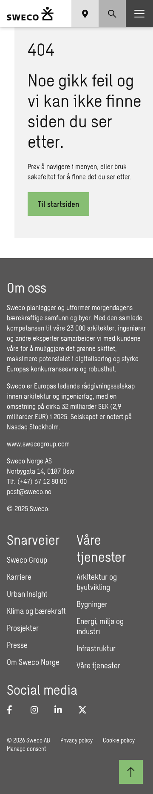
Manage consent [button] (26, 748)
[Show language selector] (85, 13)
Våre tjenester (98, 665)
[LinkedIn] (61, 710)
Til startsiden (58, 204)
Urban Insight (27, 593)
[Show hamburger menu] (139, 13)
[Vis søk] (112, 13)
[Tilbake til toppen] (131, 772)
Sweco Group (27, 559)
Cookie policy (119, 740)
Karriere (19, 576)
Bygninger (92, 604)
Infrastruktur (96, 648)
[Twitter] (85, 710)
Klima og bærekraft (36, 611)
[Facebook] (13, 710)
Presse (17, 645)
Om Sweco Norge (33, 662)
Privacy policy (76, 740)
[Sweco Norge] (30, 13)
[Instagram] (37, 710)
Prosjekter (23, 628)
